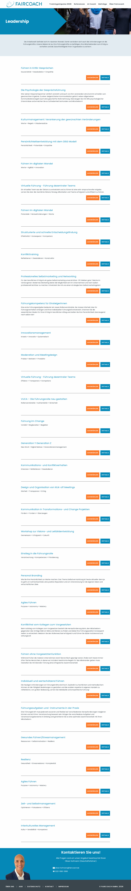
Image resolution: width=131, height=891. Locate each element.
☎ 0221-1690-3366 (60, 871)
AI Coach (91, 4)
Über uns (10, 886)
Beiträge (102, 4)
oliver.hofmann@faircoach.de (67, 868)
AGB (21, 886)
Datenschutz (33, 886)
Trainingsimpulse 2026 (60, 4)
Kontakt (49, 886)
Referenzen (79, 4)
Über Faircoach (116, 4)
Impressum (63, 886)
